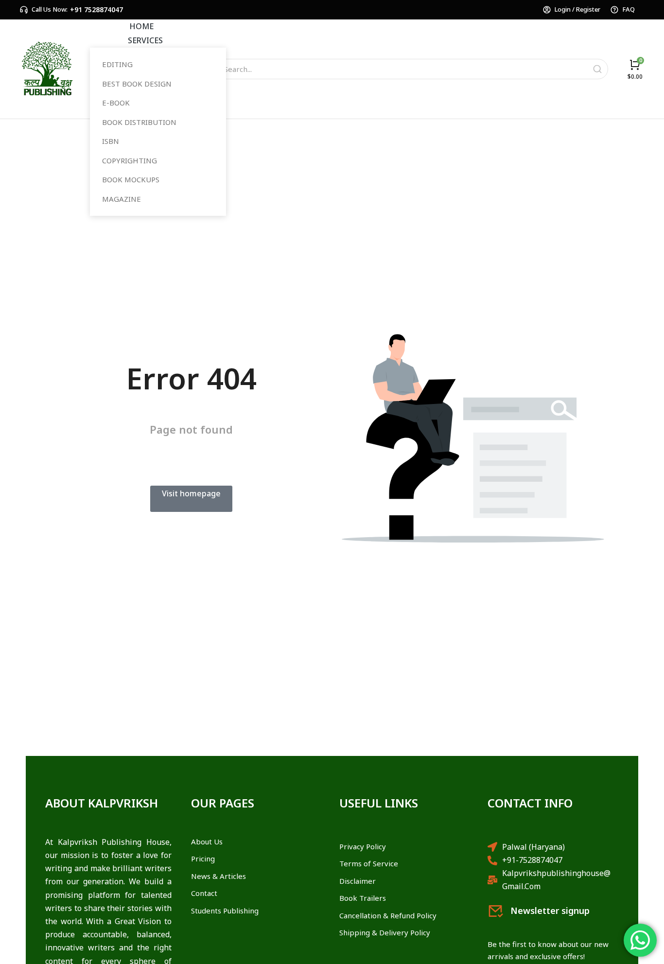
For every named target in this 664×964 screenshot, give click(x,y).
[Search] (597, 69)
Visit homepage (191, 493)
